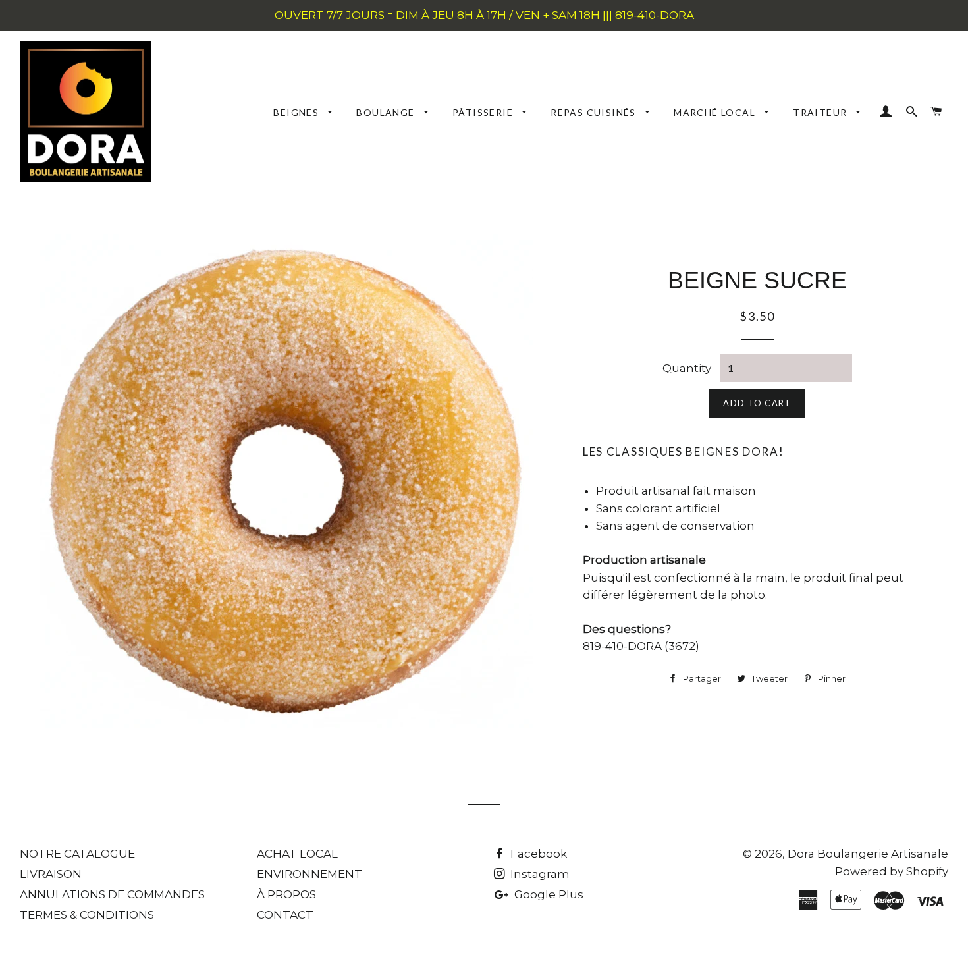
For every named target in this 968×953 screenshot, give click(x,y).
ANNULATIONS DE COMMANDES (112, 894)
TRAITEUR (821, 112)
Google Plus (547, 894)
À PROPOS (286, 894)
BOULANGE (386, 112)
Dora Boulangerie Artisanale (868, 853)
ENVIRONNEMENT (309, 874)
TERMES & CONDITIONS (87, 914)
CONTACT (285, 914)
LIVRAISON (51, 874)
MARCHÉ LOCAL (716, 112)
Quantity (686, 368)
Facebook (537, 853)
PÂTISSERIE (484, 112)
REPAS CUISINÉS (595, 112)
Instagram (539, 874)
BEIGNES (297, 112)
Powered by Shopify (891, 871)
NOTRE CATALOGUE (77, 853)
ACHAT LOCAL (297, 853)
